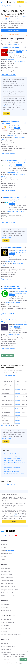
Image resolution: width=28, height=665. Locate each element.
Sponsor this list (14, 34)
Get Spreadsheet (10, 375)
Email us (6, 113)
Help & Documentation (8, 646)
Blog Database (5, 571)
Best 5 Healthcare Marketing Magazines (14, 462)
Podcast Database (6, 574)
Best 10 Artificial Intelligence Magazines (14, 473)
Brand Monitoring (6, 619)
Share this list (6, 481)
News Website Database (8, 586)
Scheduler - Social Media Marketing (11, 635)
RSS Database (5, 568)
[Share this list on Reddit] (15, 19)
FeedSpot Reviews (6, 553)
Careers (7, 550)
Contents (24, 16)
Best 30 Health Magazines (11, 465)
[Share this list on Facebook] (6, 19)
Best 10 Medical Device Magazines (13, 458)
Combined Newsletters (8, 622)
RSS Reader (4, 607)
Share (2, 19)
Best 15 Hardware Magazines (11, 471)
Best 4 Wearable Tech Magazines (12, 460)
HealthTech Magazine (19, 61)
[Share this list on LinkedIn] (12, 19)
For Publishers (5, 604)
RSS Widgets (5, 625)
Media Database (6, 610)
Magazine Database (7, 577)
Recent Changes (6, 649)
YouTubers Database (7, 583)
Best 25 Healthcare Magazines (12, 456)
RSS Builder (4, 631)
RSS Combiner (5, 628)
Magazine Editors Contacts (11, 6)
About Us (4, 544)
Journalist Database (7, 580)
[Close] (27, 652)
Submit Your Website (14, 30)
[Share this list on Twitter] (9, 19)
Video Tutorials (5, 643)
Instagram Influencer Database (10, 590)
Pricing (20, 2)
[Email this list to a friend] (18, 19)
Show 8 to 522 (9, 355)
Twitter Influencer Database (9, 593)
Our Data (4, 547)
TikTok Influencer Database (9, 596)
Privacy (3, 556)
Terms (3, 559)
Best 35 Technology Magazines (12, 453)
